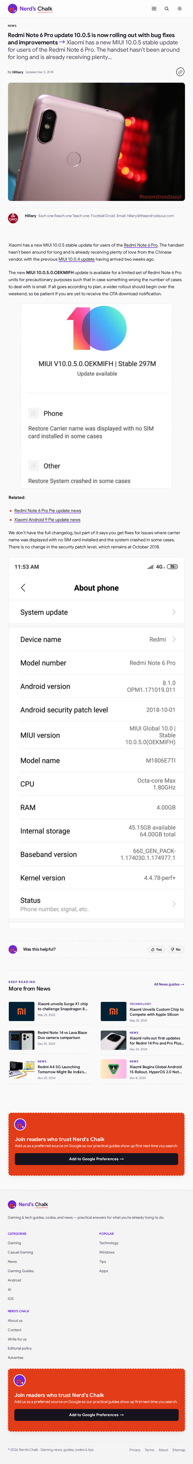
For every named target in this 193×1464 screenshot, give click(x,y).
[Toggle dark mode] (179, 8)
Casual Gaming (20, 1252)
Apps (103, 1271)
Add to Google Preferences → (96, 1159)
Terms (149, 1450)
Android (14, 1280)
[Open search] (166, 8)
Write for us (17, 1339)
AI (9, 1289)
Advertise (15, 1357)
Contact (14, 1330)
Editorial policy (20, 1348)
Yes (159, 949)
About (163, 1450)
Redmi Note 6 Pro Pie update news (47, 510)
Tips (102, 1261)
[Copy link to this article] (180, 72)
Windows (107, 1252)
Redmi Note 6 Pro (141, 245)
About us (15, 1320)
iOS (11, 1298)
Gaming (14, 1243)
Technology (108, 1243)
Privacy (134, 1450)
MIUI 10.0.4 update (77, 259)
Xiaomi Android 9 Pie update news (47, 519)
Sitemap (178, 1450)
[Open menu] (154, 9)
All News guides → (169, 984)
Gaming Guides (21, 1271)
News (12, 25)
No (178, 949)
